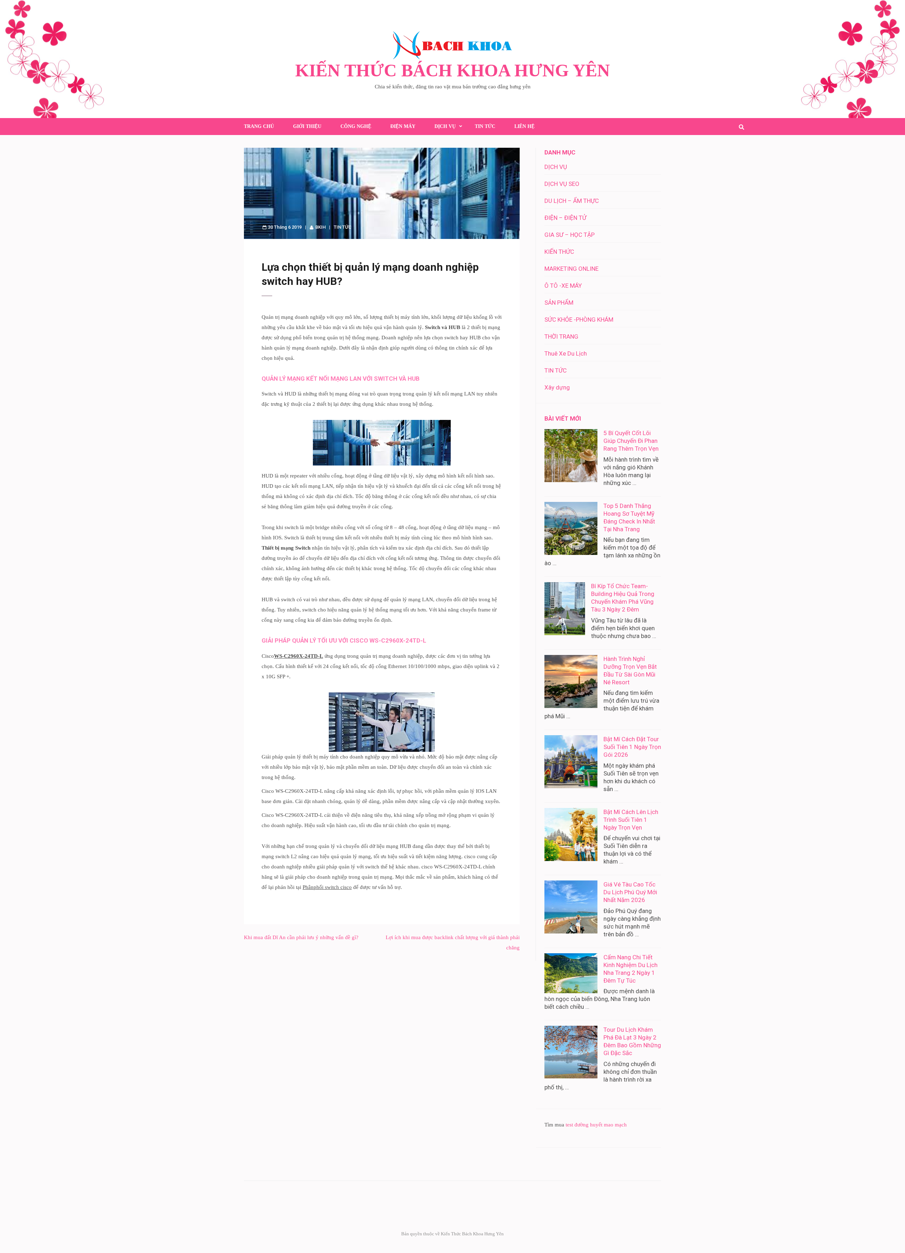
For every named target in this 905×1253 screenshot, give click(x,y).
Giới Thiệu (307, 126)
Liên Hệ (524, 126)
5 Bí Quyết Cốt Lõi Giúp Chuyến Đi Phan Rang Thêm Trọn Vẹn (631, 440)
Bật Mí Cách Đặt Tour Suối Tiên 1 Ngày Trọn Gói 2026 (632, 747)
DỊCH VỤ (445, 126)
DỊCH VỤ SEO (561, 183)
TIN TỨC (485, 126)
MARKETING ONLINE (571, 268)
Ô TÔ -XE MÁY (563, 285)
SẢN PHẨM (558, 302)
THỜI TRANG (561, 336)
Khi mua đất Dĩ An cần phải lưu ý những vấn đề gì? (301, 937)
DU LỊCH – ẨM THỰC (571, 200)
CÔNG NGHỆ (355, 126)
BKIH (320, 227)
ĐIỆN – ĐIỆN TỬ (565, 217)
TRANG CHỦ (259, 126)
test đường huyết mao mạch (596, 1125)
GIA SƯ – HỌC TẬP (569, 234)
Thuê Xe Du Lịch (565, 353)
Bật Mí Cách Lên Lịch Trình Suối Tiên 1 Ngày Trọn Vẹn (630, 819)
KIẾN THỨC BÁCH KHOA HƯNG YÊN (452, 70)
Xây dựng (557, 387)
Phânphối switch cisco (327, 887)
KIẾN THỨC (559, 251)
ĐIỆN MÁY (402, 126)
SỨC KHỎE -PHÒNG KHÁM (578, 319)
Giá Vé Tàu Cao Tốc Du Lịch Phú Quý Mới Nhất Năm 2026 (630, 892)
